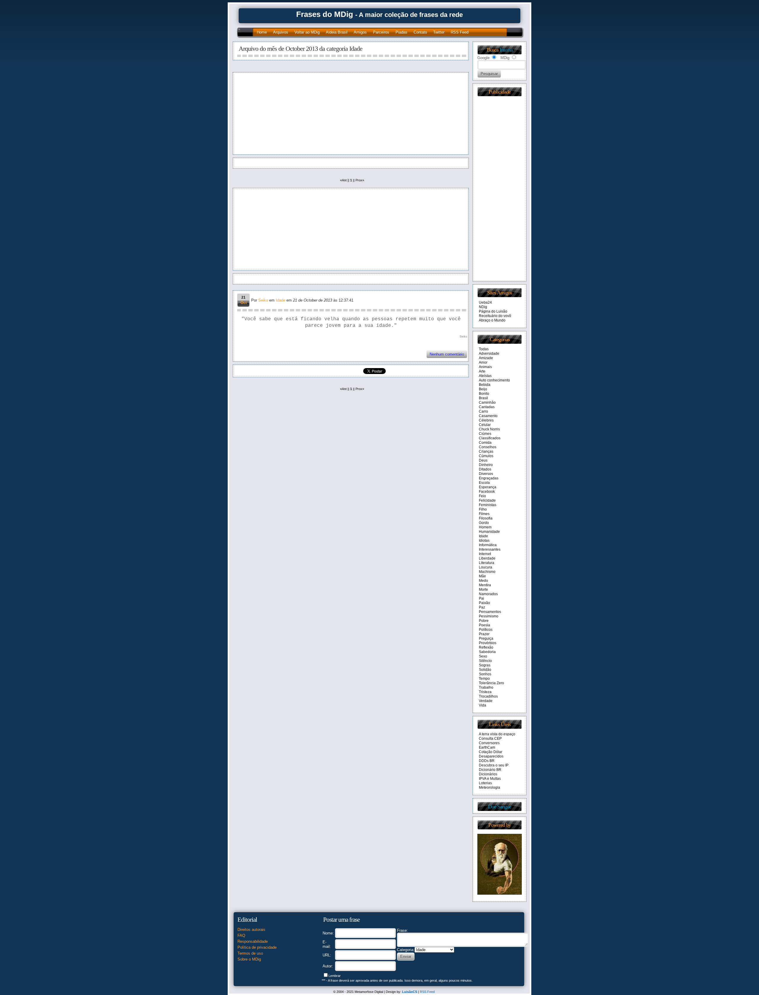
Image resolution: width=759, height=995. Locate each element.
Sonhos (485, 674)
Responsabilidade (252, 941)
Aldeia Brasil (336, 32)
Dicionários (488, 774)
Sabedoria (487, 652)
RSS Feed (459, 32)
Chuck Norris (489, 429)
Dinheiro (486, 465)
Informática (488, 545)
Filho (483, 509)
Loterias (485, 783)
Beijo (483, 389)
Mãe (482, 576)
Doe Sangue (499, 806)
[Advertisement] (292, 113)
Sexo (483, 656)
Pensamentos (490, 612)
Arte (482, 371)
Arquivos (280, 32)
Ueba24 (485, 302)
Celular (485, 425)
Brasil (483, 398)
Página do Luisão (493, 311)
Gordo (484, 523)
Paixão (484, 603)
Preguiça (486, 638)
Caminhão (487, 402)
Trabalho (486, 687)
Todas (484, 349)
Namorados (488, 594)
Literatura (486, 563)
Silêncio (485, 661)
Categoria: (405, 950)
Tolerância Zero (491, 683)
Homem (485, 527)
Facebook (487, 491)
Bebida (484, 385)
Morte (483, 589)
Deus (483, 460)
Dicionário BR (490, 770)
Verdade (485, 701)
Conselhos (487, 447)
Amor (483, 362)
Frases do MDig (324, 14)
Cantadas (487, 407)
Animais (485, 367)
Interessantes (489, 549)
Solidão (485, 670)
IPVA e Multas (490, 779)
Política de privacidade (257, 947)
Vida (482, 705)
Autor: (328, 966)
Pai (481, 598)
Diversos (486, 474)
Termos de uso (250, 953)
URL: (327, 955)
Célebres (486, 420)
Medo (483, 581)
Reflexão (486, 647)
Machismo (487, 572)
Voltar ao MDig (307, 32)
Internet (485, 554)
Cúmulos (486, 456)
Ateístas (485, 376)
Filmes (484, 514)
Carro (483, 411)
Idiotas (484, 540)
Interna (506, 50)
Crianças (486, 451)
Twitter (438, 32)
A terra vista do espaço (497, 734)
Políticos (485, 630)
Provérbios (487, 643)
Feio (482, 496)
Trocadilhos (488, 696)
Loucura (485, 567)
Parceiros (381, 32)
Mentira (485, 585)
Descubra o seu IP (493, 765)
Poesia (484, 625)
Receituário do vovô (495, 316)
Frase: (402, 930)
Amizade (486, 358)
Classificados (489, 438)
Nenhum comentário (447, 354)
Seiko (263, 300)
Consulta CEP (490, 738)
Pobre (484, 621)
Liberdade (487, 558)
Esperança (487, 487)
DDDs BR (487, 761)
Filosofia (485, 518)
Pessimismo (488, 616)
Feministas (487, 505)
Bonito (484, 394)
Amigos (360, 32)
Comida (485, 443)
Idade (280, 300)
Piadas (401, 32)
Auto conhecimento (494, 380)
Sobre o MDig (249, 959)
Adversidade (489, 353)
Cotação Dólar (490, 752)
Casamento (488, 416)
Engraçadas (488, 478)
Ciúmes (485, 434)
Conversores (489, 743)
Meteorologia (489, 787)
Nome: (328, 933)
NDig (483, 307)
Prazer (484, 634)
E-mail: (327, 944)
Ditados (485, 469)
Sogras (484, 665)
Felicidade (487, 500)
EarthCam (487, 747)
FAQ (241, 935)
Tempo (484, 678)
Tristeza (485, 692)
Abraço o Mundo (492, 320)
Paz (482, 607)
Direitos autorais (251, 929)
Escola (484, 483)
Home (262, 32)
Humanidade (489, 532)
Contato (420, 32)
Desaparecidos (491, 756)
